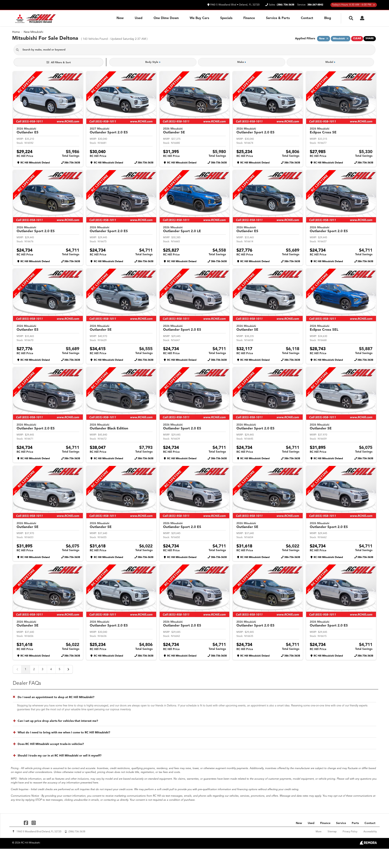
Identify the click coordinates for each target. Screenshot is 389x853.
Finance (249, 18)
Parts (355, 823)
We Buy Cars (199, 18)
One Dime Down (166, 18)
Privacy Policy (350, 831)
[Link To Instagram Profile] (33, 822)
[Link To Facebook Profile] (26, 822)
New (120, 18)
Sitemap (332, 831)
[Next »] (68, 669)
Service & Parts (278, 18)
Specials (226, 18)
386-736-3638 (72, 163)
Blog (327, 18)
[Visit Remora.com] (368, 843)
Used (138, 18)
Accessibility (370, 831)
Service (341, 823)
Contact (307, 18)
